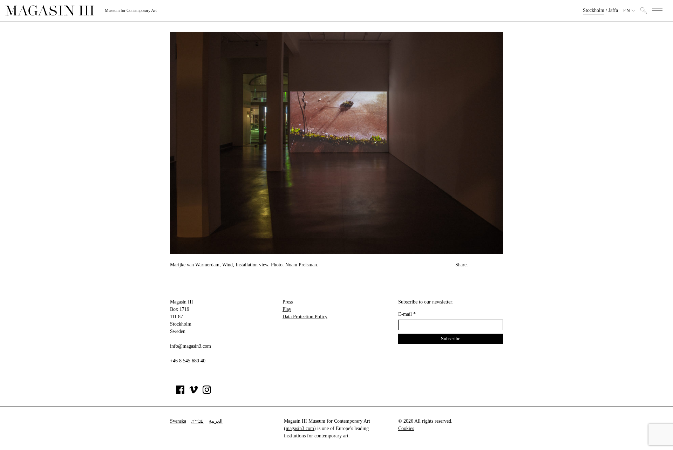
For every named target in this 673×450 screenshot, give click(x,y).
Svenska (178, 421)
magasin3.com (300, 428)
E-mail (407, 314)
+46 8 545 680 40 (187, 360)
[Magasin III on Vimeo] (193, 392)
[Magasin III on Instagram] (207, 392)
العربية (216, 421)
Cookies (406, 428)
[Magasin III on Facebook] (180, 392)
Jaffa (613, 10)
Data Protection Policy (305, 316)
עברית (197, 421)
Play (287, 309)
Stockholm (593, 10)
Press (288, 302)
